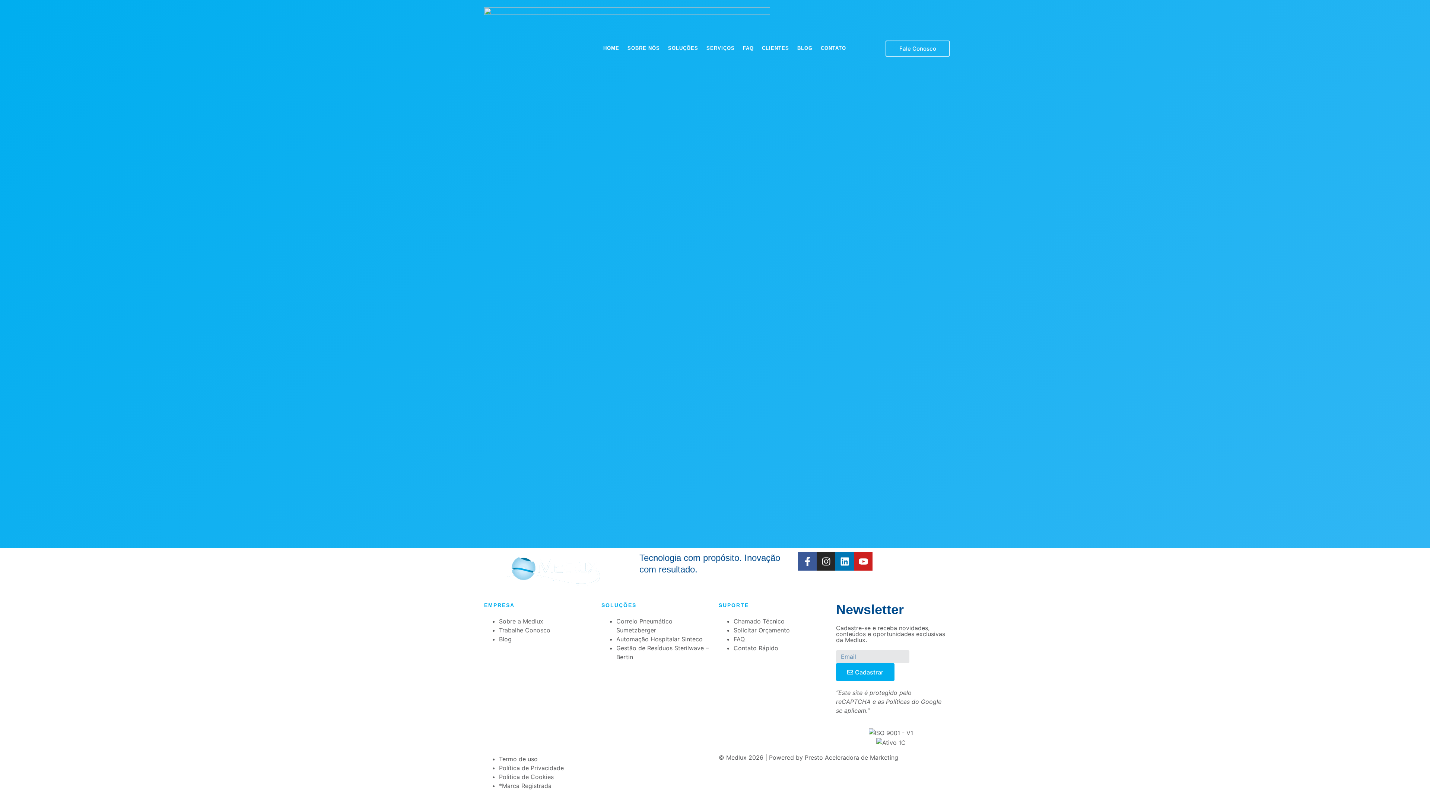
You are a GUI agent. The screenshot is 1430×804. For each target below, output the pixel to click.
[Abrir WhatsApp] (1411, 785)
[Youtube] (863, 561)
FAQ (748, 48)
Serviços (720, 48)
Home (611, 48)
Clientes (775, 48)
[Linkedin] (844, 561)
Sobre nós (643, 48)
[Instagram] (826, 561)
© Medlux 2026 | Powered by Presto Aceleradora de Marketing (808, 757)
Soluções (683, 48)
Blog (805, 48)
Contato (833, 48)
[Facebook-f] (807, 561)
